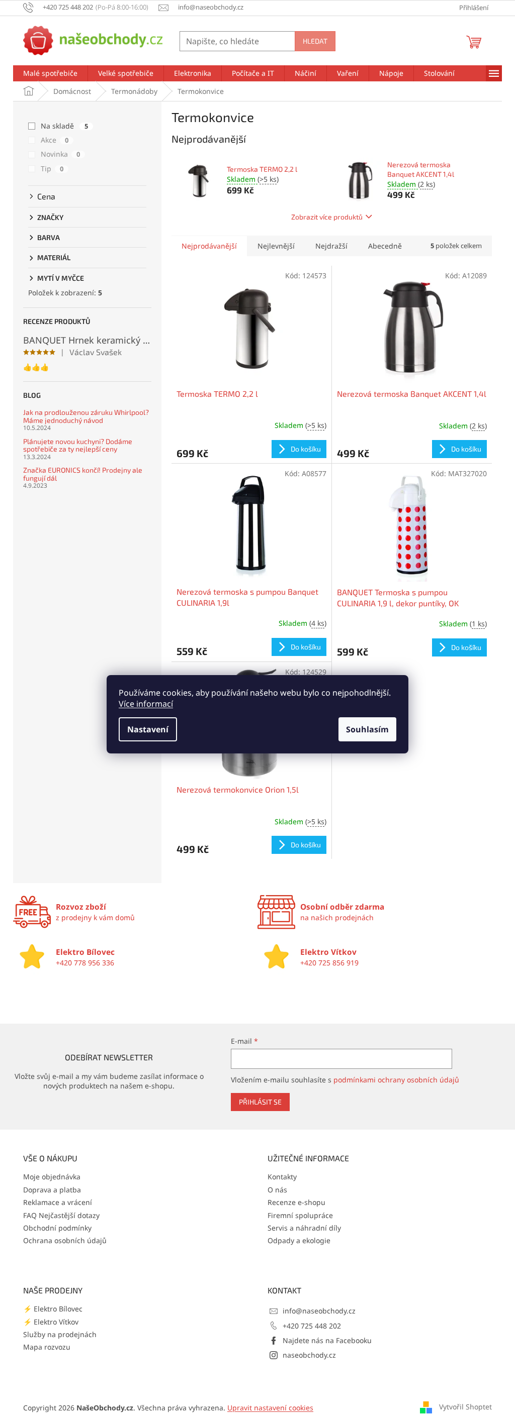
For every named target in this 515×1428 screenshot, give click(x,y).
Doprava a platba (52, 1189)
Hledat (315, 41)
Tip (52, 168)
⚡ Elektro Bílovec (52, 1308)
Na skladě (64, 126)
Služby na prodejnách (60, 1334)
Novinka (60, 154)
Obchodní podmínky (57, 1228)
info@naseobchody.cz (319, 1310)
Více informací (146, 703)
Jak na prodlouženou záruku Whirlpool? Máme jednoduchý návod (86, 416)
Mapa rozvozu (46, 1347)
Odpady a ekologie (299, 1240)
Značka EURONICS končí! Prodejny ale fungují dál (82, 474)
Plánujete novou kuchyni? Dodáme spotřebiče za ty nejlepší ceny (77, 445)
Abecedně (385, 246)
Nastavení (147, 729)
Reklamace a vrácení (57, 1202)
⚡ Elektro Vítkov (50, 1322)
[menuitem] (50, 73)
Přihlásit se (260, 1101)
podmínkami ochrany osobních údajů (396, 1079)
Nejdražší (331, 246)
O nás (277, 1189)
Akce (54, 140)
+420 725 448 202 (312, 1326)
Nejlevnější (276, 246)
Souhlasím (367, 729)
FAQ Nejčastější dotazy (61, 1215)
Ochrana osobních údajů (65, 1240)
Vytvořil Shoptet (465, 1406)
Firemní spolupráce (300, 1215)
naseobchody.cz (309, 1355)
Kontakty (282, 1176)
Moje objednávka (51, 1176)
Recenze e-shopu (296, 1202)
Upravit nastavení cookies (270, 1407)
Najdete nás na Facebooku (327, 1340)
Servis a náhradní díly (304, 1228)
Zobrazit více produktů (327, 216)
